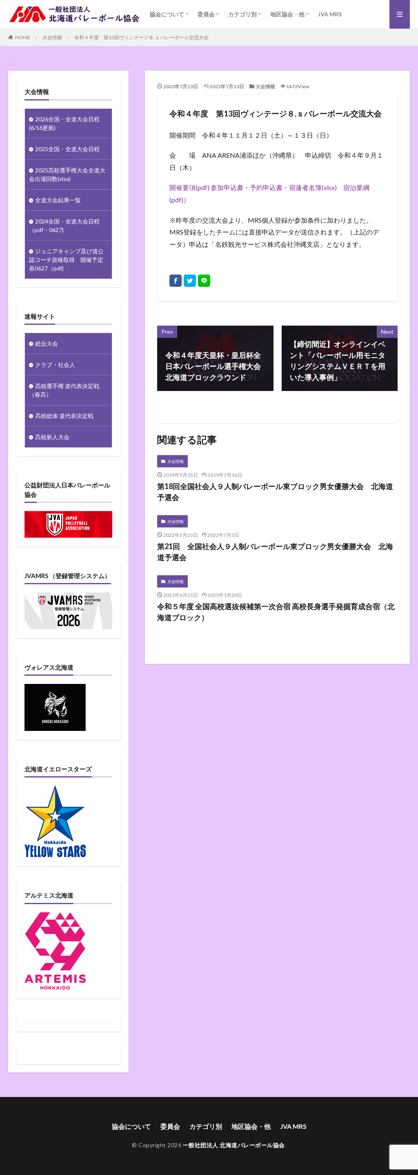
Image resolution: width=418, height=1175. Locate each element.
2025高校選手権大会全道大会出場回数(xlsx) (67, 174)
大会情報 (52, 37)
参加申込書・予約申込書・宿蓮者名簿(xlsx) (274, 187)
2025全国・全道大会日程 (67, 148)
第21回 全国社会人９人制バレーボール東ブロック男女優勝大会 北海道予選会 (275, 552)
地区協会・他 (287, 14)
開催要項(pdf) (189, 187)
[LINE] (204, 281)
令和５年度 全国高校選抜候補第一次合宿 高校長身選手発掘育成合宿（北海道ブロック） (276, 612)
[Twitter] (190, 281)
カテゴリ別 (242, 14)
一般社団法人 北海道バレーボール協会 (234, 1144)
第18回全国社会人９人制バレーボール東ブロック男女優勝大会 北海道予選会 (275, 492)
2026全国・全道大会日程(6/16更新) (64, 123)
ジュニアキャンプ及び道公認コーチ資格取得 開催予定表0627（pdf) (66, 260)
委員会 (206, 14)
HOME (22, 37)
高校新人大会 (52, 436)
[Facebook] (175, 281)
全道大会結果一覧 (58, 200)
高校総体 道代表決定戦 (64, 415)
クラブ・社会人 (55, 364)
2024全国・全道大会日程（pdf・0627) (64, 225)
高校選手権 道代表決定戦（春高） (64, 390)
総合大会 (46, 343)
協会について (167, 14)
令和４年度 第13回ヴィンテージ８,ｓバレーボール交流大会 (141, 37)
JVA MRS (330, 14)
